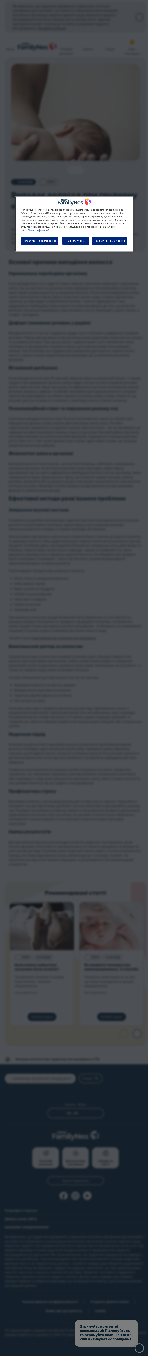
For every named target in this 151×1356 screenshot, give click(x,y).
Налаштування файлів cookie (39, 240)
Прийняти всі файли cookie (109, 240)
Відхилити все (76, 240)
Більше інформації (38, 230)
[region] (74, 223)
